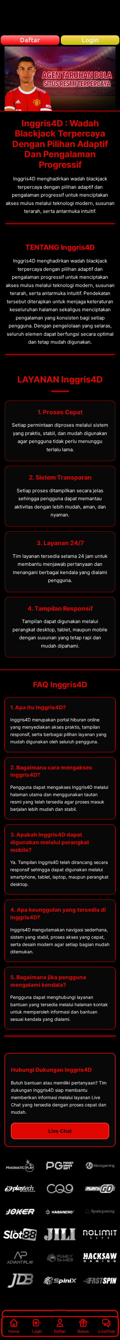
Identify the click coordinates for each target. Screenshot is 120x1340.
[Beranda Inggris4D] (60, 17)
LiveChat (106, 1331)
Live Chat (60, 1131)
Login (37, 1331)
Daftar (60, 1331)
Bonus (83, 1331)
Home (13, 1331)
